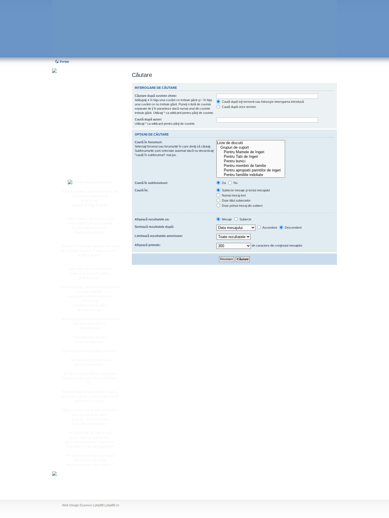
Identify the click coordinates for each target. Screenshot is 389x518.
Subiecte (245, 219)
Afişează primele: (148, 245)
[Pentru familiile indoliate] (250, 175)
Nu (235, 183)
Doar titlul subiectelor (236, 200)
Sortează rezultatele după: (154, 226)
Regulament (79, 147)
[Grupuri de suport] (250, 147)
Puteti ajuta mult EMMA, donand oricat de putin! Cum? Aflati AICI (86, 80)
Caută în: (141, 190)
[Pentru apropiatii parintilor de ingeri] (250, 170)
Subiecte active (81, 128)
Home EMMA (81, 99)
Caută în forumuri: (148, 142)
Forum (64, 61)
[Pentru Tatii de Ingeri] (250, 156)
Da (223, 183)
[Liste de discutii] (250, 143)
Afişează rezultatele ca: (152, 219)
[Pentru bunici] (250, 161)
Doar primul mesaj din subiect (242, 205)
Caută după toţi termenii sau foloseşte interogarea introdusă (262, 101)
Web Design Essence (77, 505)
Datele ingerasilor (83, 135)
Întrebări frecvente (83, 141)
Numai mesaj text (233, 195)
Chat (74, 112)
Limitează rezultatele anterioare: (159, 235)
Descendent (293, 227)
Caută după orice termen (238, 106)
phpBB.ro (112, 505)
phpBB (99, 505)
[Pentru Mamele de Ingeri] (250, 152)
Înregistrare (79, 164)
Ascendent (269, 227)
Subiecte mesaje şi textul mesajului (245, 190)
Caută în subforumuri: (151, 183)
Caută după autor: (148, 119)
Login (75, 170)
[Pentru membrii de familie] (250, 165)
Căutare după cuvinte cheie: (156, 95)
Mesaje (226, 219)
